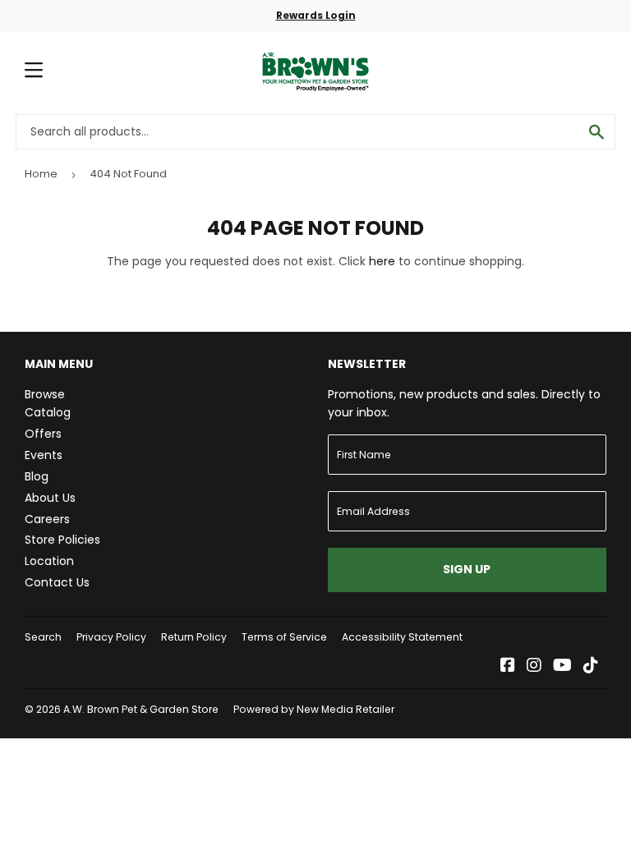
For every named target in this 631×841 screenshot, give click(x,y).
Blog (36, 476)
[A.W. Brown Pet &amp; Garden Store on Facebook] (507, 667)
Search (43, 637)
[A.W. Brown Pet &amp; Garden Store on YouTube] (562, 667)
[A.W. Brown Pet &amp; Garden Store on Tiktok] (590, 667)
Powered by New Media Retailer (313, 709)
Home (41, 174)
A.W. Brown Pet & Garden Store (141, 709)
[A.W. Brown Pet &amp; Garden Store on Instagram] (534, 667)
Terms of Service (284, 637)
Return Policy (194, 637)
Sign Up (467, 569)
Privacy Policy (111, 637)
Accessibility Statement (402, 637)
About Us (50, 497)
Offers (43, 433)
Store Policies (62, 539)
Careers (47, 519)
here (382, 261)
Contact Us (57, 582)
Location (49, 561)
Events (43, 455)
